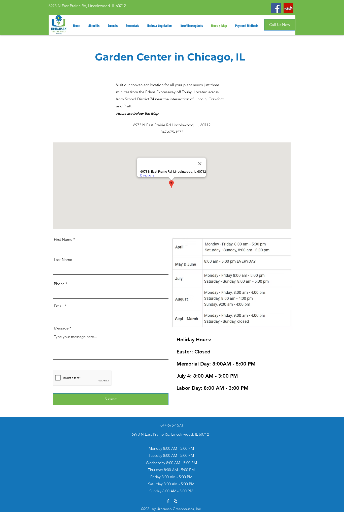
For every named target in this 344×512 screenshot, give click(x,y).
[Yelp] (288, 8)
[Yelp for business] (175, 501)
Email (58, 306)
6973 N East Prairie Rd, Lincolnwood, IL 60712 (87, 5)
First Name (63, 239)
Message (61, 328)
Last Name (63, 259)
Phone (59, 284)
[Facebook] (276, 8)
